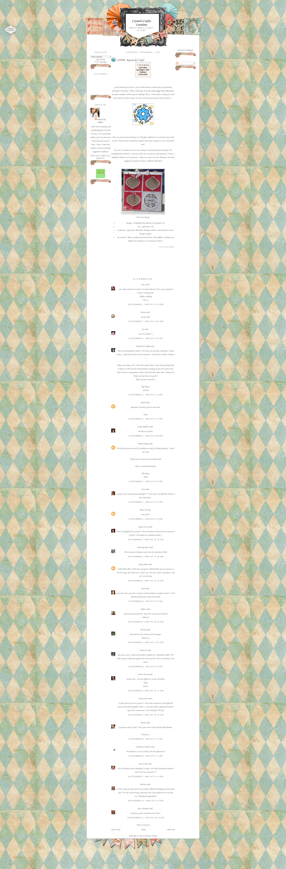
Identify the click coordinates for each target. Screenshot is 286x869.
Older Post (171, 829)
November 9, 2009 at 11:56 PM (145, 776)
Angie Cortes (143, 527)
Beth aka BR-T (143, 547)
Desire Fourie (143, 674)
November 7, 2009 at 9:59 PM (145, 519)
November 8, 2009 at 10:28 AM (145, 622)
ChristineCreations (143, 747)
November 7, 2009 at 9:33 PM (145, 481)
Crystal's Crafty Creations (141, 23)
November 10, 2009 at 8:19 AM (145, 800)
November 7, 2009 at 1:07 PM (145, 338)
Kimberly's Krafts (143, 346)
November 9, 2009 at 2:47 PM (145, 739)
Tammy (143, 722)
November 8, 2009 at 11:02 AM (145, 642)
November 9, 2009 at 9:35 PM (145, 756)
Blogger (190, 50)
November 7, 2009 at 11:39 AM (145, 304)
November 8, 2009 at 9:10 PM (145, 666)
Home (143, 829)
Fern (143, 489)
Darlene (143, 784)
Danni (143, 312)
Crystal (101, 119)
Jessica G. (143, 650)
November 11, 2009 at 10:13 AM (145, 817)
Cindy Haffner (143, 427)
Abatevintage (143, 443)
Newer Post (115, 829)
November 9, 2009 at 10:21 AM (145, 715)
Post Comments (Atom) (148, 836)
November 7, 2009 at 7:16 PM (145, 395)
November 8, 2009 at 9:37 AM (145, 601)
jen (143, 329)
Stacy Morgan (143, 808)
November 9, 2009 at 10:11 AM (145, 690)
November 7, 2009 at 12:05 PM (145, 321)
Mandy (143, 629)
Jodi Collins (143, 564)
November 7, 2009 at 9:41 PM (145, 502)
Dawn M (143, 510)
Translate (103, 62)
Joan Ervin (143, 764)
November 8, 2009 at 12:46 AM (145, 581)
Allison (143, 609)
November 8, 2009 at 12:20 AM (145, 539)
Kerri (143, 588)
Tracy (143, 284)
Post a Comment (143, 825)
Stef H (143, 402)
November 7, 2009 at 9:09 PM (145, 436)
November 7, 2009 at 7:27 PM (145, 419)
